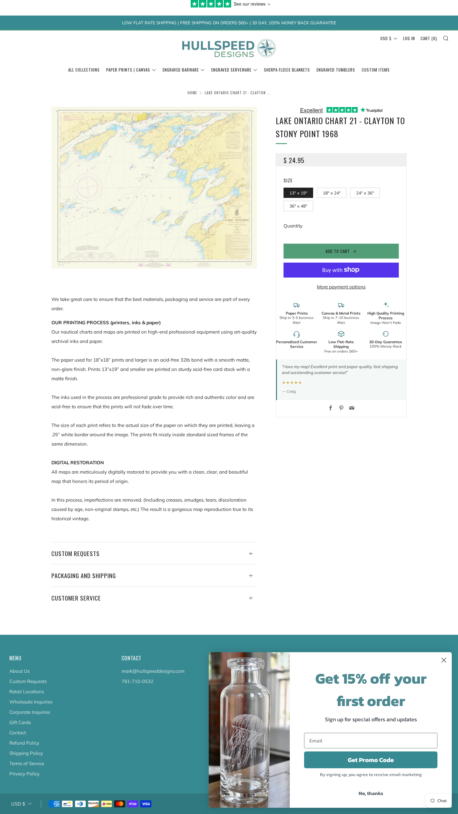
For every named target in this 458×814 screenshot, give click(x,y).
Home (192, 92)
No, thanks (371, 793)
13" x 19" (298, 192)
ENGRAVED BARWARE (181, 70)
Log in (409, 38)
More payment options (341, 286)
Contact (17, 733)
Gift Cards (20, 722)
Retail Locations (26, 692)
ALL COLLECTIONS (84, 70)
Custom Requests (28, 681)
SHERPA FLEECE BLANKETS (287, 70)
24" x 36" (365, 192)
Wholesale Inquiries (30, 702)
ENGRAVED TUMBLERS (336, 70)
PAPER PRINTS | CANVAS (128, 70)
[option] (154, 188)
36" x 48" (298, 205)
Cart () (429, 38)
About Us (19, 671)
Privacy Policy (24, 774)
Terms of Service (26, 763)
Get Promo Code (371, 760)
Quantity (293, 226)
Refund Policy (24, 743)
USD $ (386, 38)
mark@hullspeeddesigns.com (153, 671)
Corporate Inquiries (29, 712)
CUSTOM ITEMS (376, 70)
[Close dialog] (443, 660)
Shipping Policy (26, 753)
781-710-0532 (137, 681)
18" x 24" (332, 192)
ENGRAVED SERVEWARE (231, 70)
